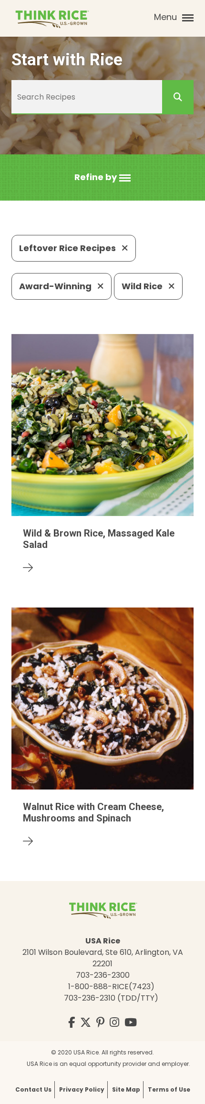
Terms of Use (169, 1089)
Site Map (126, 1089)
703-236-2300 (103, 975)
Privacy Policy (81, 1089)
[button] (102, 177)
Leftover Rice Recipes (68, 248)
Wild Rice (143, 286)
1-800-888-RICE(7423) (111, 986)
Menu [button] (166, 17)
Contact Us (33, 1089)
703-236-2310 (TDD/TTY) (111, 998)
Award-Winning (56, 286)
